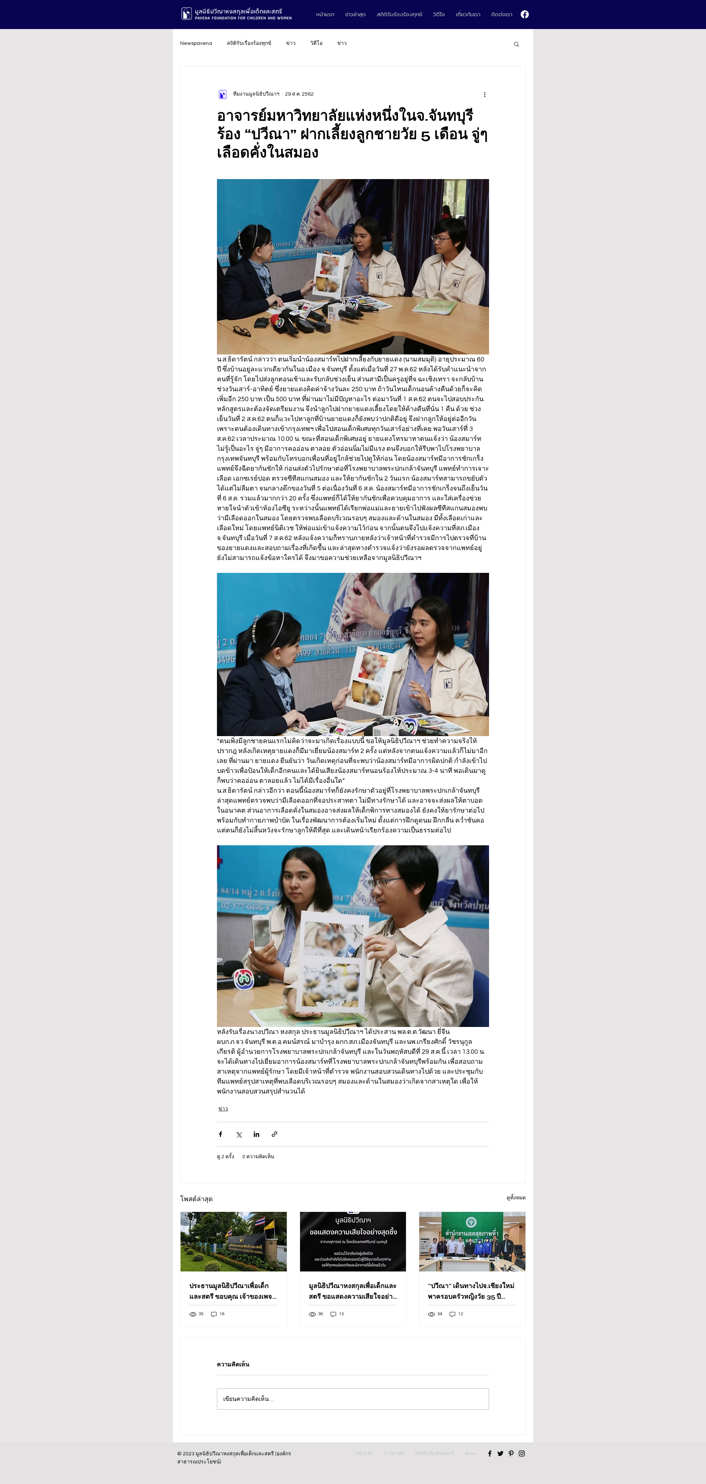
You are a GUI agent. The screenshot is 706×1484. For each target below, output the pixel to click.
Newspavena (196, 43)
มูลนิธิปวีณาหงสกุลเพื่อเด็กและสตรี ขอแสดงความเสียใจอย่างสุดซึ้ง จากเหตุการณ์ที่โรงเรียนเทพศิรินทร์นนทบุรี (353, 1292)
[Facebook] (525, 14)
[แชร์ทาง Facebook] (220, 1134)
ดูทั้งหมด (516, 1198)
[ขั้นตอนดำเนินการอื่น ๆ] (484, 94)
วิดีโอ (316, 43)
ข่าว (291, 43)
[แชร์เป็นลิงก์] (274, 1134)
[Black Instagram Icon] (522, 1453)
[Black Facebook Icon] (490, 1453)
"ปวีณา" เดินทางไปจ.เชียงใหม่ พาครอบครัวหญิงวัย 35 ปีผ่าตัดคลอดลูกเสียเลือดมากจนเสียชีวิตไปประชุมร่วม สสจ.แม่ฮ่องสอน (471, 1292)
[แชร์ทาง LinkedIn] (256, 1134)
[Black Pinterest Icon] (511, 1453)
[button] (516, 44)
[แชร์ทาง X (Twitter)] (238, 1134)
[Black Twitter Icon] (500, 1453)
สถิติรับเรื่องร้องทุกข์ (249, 43)
